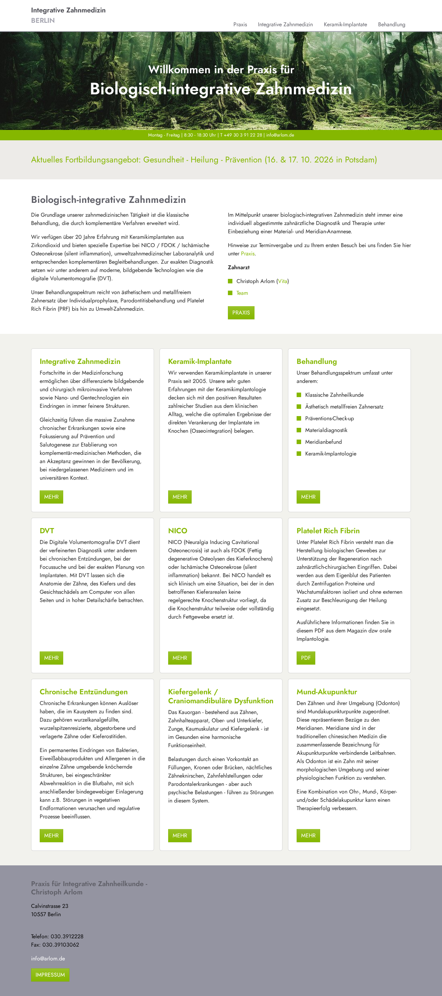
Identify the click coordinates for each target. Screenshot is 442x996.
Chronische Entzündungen (84, 691)
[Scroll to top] (427, 980)
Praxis (247, 253)
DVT (47, 530)
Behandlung (317, 361)
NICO (178, 530)
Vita (282, 281)
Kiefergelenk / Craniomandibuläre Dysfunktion (220, 696)
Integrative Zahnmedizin (80, 361)
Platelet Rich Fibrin (328, 530)
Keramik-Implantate (200, 361)
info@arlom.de (280, 135)
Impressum (50, 975)
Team (242, 293)
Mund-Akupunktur (327, 691)
